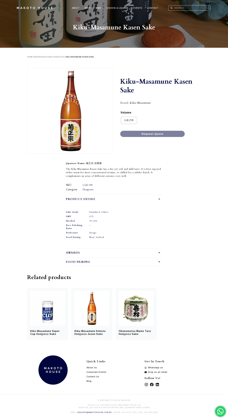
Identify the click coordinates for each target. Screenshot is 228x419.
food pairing (78, 262)
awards (73, 253)
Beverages (40, 57)
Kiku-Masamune (140, 103)
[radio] (129, 120)
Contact (152, 8)
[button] (114, 199)
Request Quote (152, 133)
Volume (126, 112)
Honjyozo (59, 57)
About (75, 8)
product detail (81, 199)
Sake (98, 8)
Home (30, 57)
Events (137, 8)
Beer (87, 8)
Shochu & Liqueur (117, 8)
